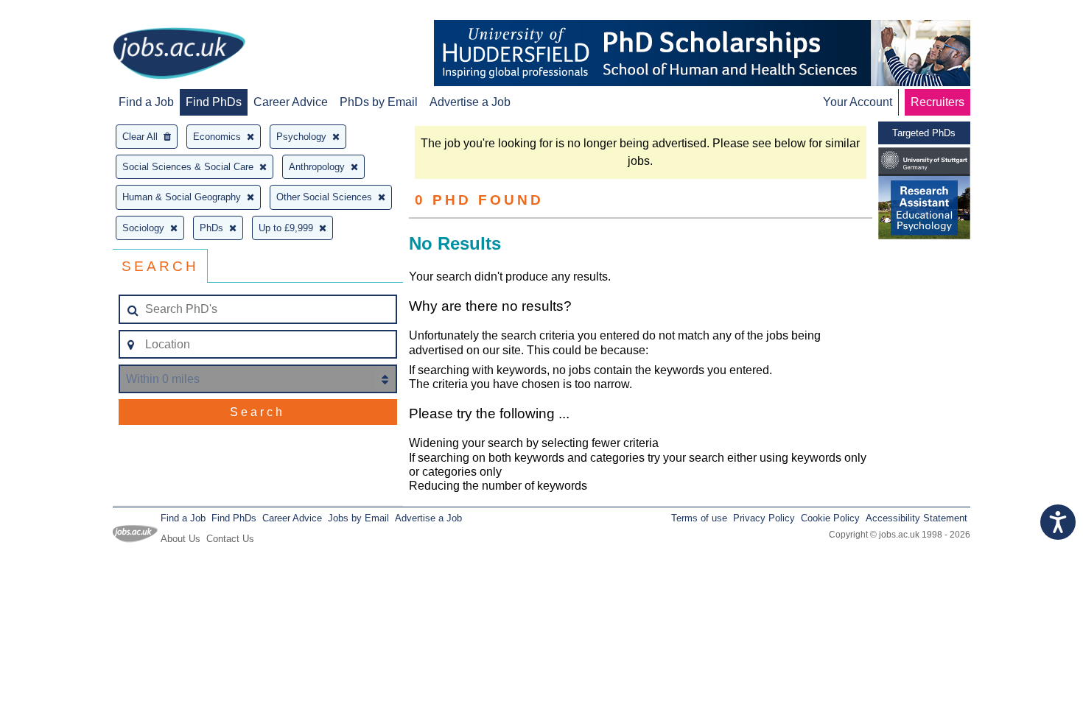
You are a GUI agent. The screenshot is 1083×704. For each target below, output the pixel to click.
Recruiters (937, 102)
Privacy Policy (764, 518)
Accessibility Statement (916, 518)
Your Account (857, 102)
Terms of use (699, 518)
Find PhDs (214, 102)
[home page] (179, 54)
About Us (180, 538)
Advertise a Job (470, 102)
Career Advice (290, 102)
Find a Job (146, 102)
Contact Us (230, 538)
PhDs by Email (379, 102)
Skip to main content (59, 13)
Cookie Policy (830, 518)
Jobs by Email (358, 518)
